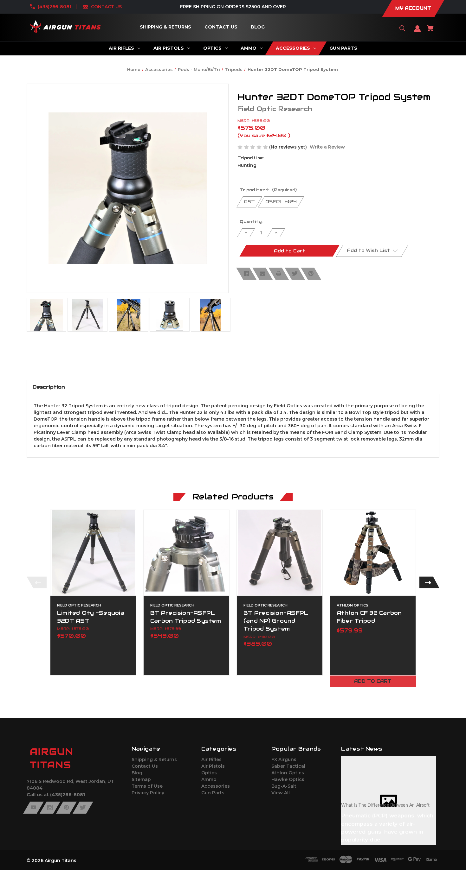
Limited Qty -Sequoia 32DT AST (90, 616)
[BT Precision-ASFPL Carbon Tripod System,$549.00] (186, 552)
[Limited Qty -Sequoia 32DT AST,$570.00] (93, 552)
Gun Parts (212, 793)
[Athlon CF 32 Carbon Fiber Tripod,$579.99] (373, 552)
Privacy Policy (148, 793)
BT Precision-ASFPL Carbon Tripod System (185, 616)
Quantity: (251, 221)
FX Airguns (283, 759)
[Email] (262, 273)
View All (280, 793)
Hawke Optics (287, 779)
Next (429, 582)
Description (49, 387)
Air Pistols (213, 766)
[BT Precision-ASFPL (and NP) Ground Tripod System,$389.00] (279, 552)
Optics (209, 773)
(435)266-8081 (54, 7)
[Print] (278, 273)
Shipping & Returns (154, 759)
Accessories (215, 786)
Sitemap (141, 779)
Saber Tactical (288, 766)
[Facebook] (246, 273)
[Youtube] (33, 807)
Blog (137, 773)
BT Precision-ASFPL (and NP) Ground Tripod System (275, 620)
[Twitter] (295, 273)
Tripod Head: (268, 190)
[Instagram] (50, 807)
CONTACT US (106, 7)
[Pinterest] (311, 273)
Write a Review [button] (327, 147)
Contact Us (145, 766)
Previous (37, 582)
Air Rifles (211, 759)
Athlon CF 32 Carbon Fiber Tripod (369, 616)
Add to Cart (373, 681)
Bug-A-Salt (283, 786)
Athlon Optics (287, 773)
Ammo (209, 779)
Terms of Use (147, 786)
